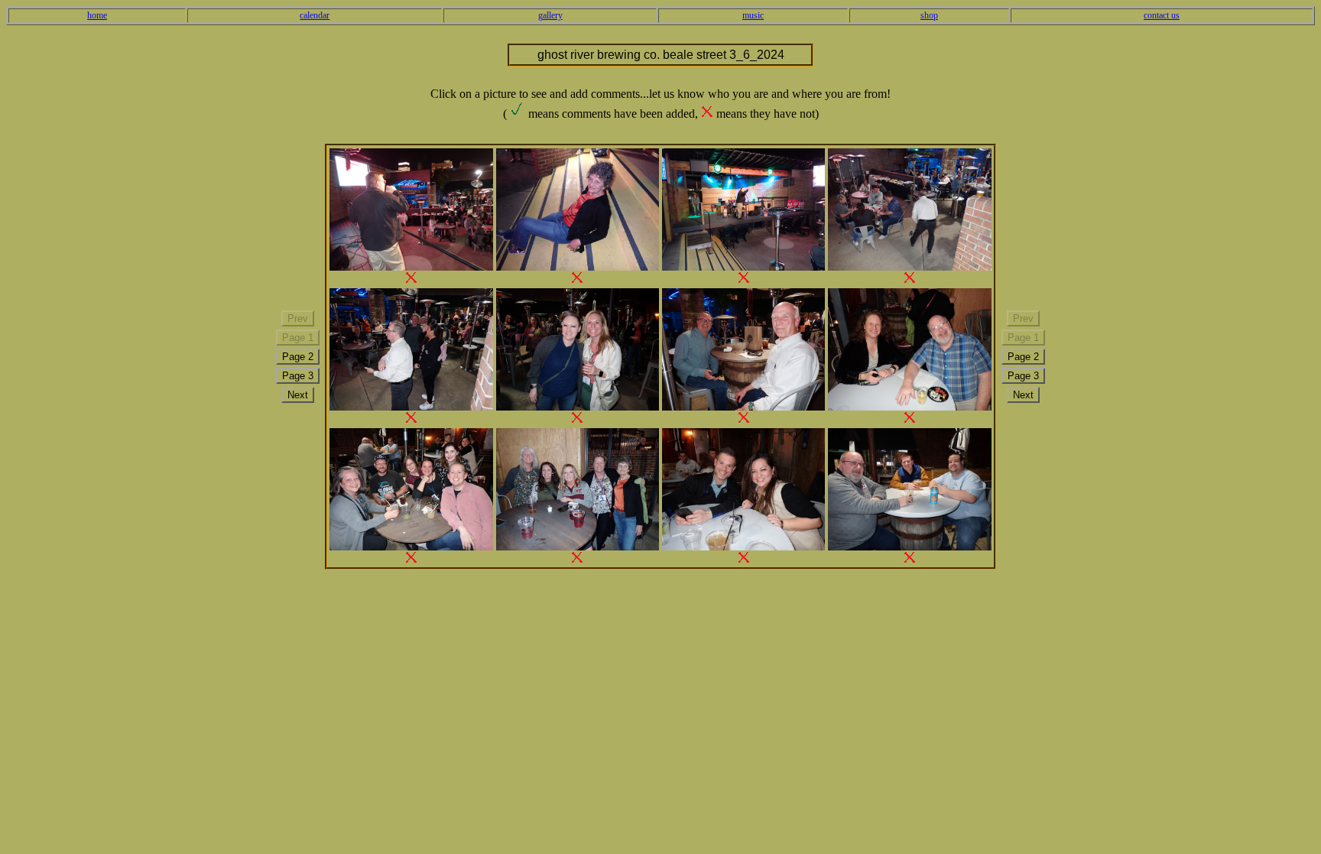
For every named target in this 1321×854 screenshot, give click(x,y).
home (97, 15)
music (753, 15)
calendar (314, 15)
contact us (1162, 15)
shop (929, 15)
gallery (550, 15)
